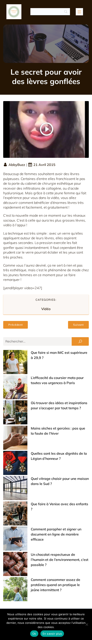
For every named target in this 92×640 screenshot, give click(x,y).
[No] (87, 624)
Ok (34, 633)
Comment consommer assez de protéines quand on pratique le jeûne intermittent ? (55, 585)
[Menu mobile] (79, 11)
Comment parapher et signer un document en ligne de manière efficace (56, 534)
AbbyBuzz (17, 165)
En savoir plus (52, 633)
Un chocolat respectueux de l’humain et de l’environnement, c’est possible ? (59, 559)
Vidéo (45, 309)
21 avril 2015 (44, 165)
